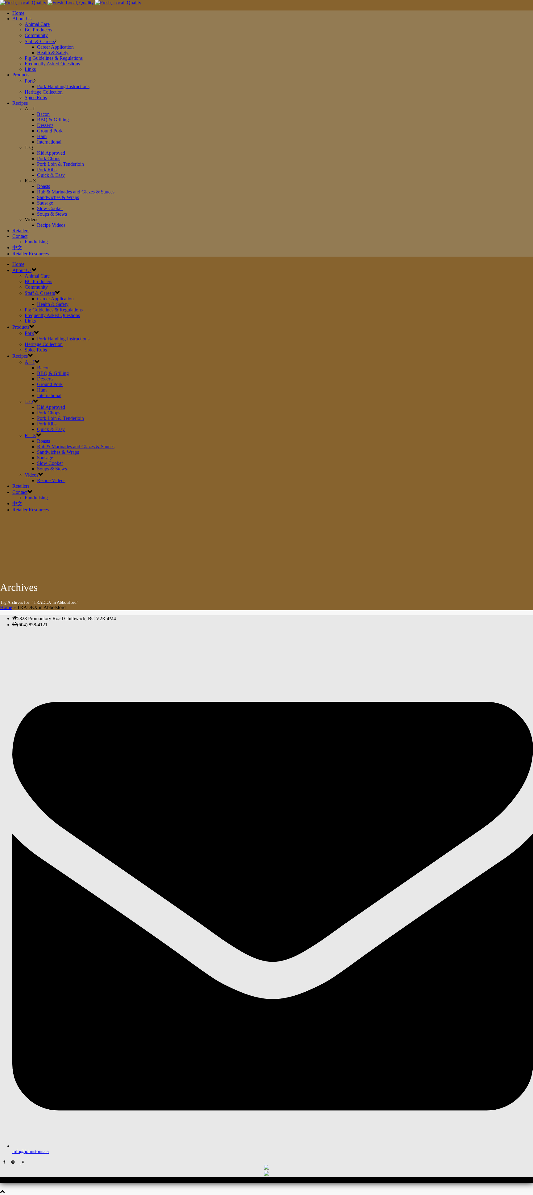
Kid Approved (51, 153)
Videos (31, 475)
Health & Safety (52, 52)
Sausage (45, 202)
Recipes (20, 103)
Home (18, 13)
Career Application (55, 47)
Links (30, 69)
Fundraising (36, 241)
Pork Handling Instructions (63, 86)
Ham (42, 136)
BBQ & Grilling (53, 119)
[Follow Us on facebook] (4, 1162)
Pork (29, 80)
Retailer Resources (30, 253)
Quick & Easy (51, 175)
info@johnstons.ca (30, 1151)
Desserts (45, 125)
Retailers (20, 230)
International (49, 141)
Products (20, 74)
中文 (17, 247)
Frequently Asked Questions (52, 63)
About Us (21, 18)
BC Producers (38, 29)
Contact (19, 236)
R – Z (30, 435)
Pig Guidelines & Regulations (54, 58)
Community (36, 35)
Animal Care (37, 24)
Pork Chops (48, 158)
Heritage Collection (44, 92)
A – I (30, 362)
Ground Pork (50, 130)
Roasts (43, 186)
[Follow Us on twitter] (22, 1162)
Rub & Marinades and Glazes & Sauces (75, 191)
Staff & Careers (40, 41)
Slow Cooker (50, 208)
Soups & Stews (52, 214)
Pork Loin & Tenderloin (60, 164)
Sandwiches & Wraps (58, 197)
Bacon (43, 114)
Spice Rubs (36, 97)
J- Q (29, 401)
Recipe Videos (51, 225)
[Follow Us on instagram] (12, 1162)
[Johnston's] (70, 2)
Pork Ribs (46, 169)
